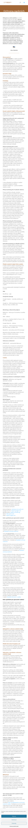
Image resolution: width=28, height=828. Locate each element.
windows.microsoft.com (17, 509)
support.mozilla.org (15, 512)
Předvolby (14, 823)
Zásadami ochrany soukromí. (11, 531)
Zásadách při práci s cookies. (14, 597)
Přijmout (14, 816)
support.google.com (16, 510)
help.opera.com (10, 514)
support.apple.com (10, 515)
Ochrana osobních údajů (14, 826)
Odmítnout (14, 819)
